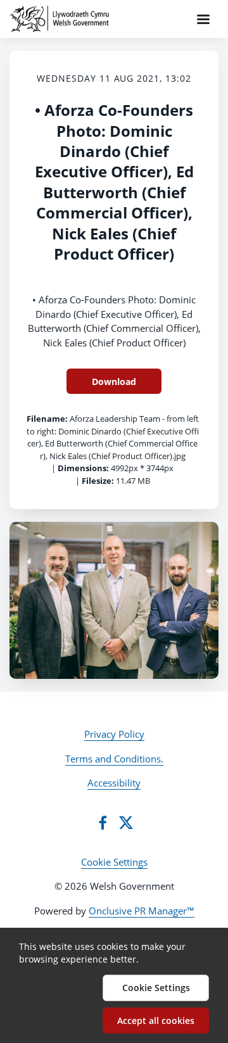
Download (114, 382)
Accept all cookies (155, 1021)
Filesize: (98, 480)
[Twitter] (126, 823)
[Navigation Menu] (203, 19)
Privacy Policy (114, 734)
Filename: (47, 418)
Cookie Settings (114, 862)
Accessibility (114, 782)
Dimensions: (83, 468)
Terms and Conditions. (114, 758)
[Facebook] (103, 823)
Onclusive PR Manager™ (141, 910)
